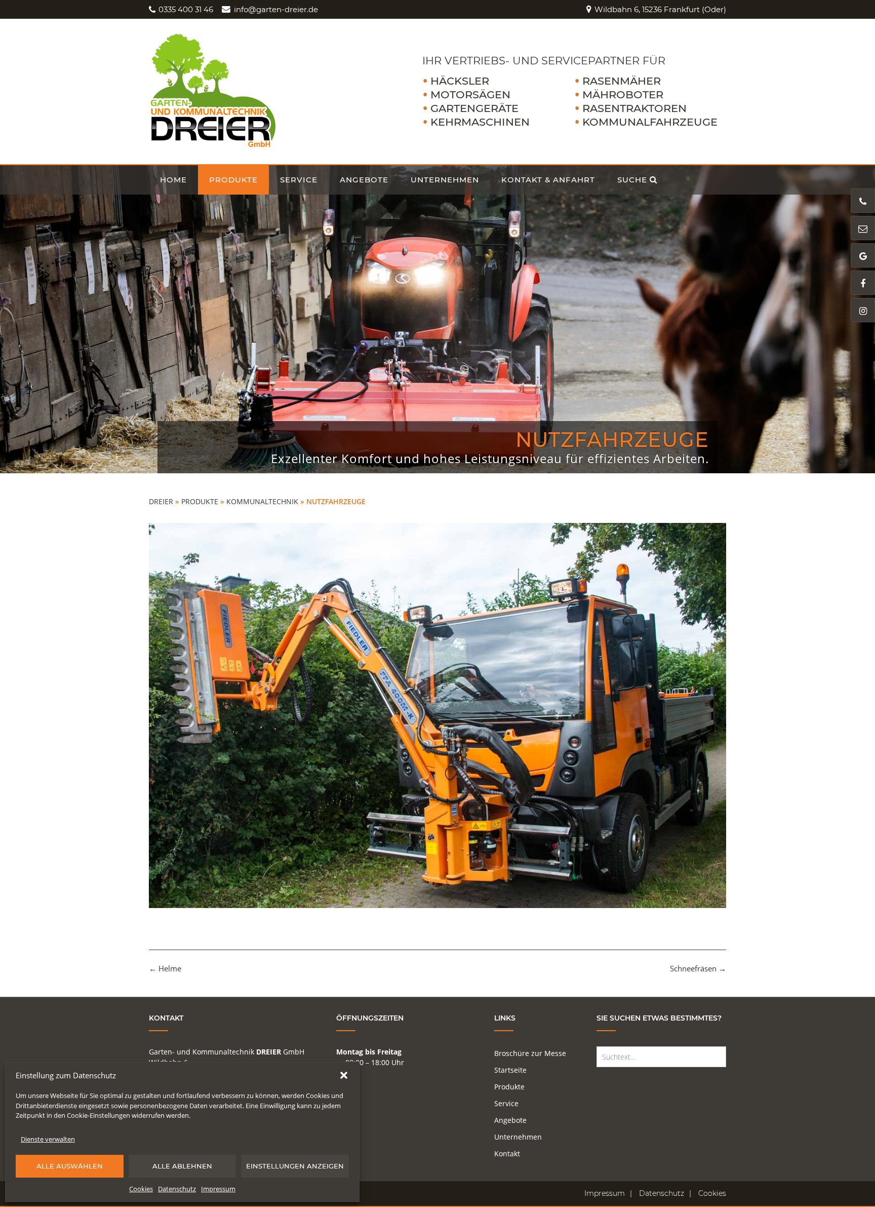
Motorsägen (470, 94)
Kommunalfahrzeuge (650, 122)
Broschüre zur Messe (530, 1053)
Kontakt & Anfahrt (548, 179)
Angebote (364, 179)
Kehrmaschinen (480, 122)
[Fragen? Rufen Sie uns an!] (863, 200)
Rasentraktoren (634, 108)
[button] (344, 1075)
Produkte (233, 179)
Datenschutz (177, 1188)
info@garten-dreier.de (275, 9)
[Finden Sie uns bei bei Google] (863, 255)
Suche (632, 179)
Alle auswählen (69, 1166)
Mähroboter (622, 94)
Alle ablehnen (182, 1166)
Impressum (218, 1188)
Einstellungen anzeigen (295, 1166)
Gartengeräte (474, 108)
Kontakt (507, 1153)
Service (298, 179)
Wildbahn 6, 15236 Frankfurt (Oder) (660, 9)
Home (173, 179)
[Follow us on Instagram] (863, 310)
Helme (165, 968)
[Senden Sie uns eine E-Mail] (863, 228)
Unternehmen (445, 179)
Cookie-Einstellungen (98, 1115)
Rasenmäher (621, 80)
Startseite (510, 1070)
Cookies (141, 1188)
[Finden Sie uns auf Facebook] (863, 283)
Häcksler (459, 80)
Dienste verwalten (48, 1139)
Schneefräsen (698, 968)
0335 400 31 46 (185, 9)
